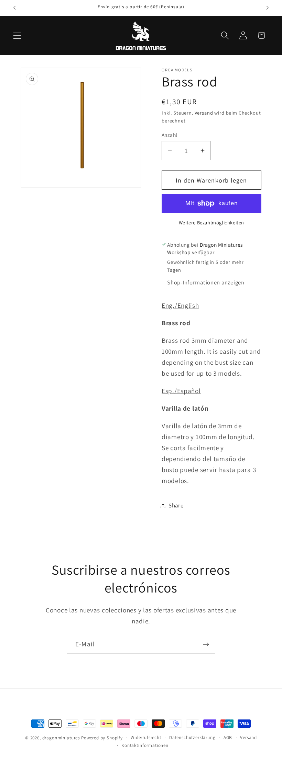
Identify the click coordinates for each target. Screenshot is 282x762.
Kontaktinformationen (145, 745)
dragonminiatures (61, 738)
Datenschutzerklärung (192, 737)
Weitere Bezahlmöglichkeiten (211, 222)
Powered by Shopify (102, 738)
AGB (228, 737)
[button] (17, 35)
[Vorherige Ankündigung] (14, 7)
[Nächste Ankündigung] (267, 7)
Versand (204, 112)
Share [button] (176, 505)
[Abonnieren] (206, 644)
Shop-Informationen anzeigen (205, 282)
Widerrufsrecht (146, 737)
